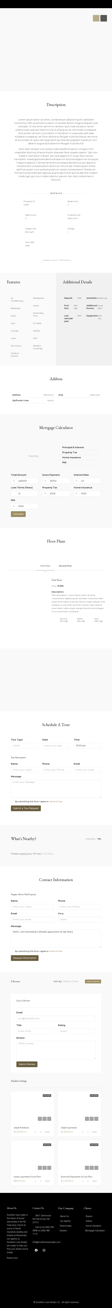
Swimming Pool (38, 314)
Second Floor (65, 566)
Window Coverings (38, 347)
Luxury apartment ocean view (27, 1176)
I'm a (60, 913)
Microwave (16, 346)
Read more (12, 1258)
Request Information (24, 958)
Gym (13, 323)
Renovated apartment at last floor (76, 1176)
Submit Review (27, 1064)
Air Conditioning (17, 299)
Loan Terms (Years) (22, 487)
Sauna (36, 305)
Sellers (89, 1221)
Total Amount (18, 475)
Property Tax (49, 487)
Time (77, 739)
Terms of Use (55, 801)
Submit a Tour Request (26, 808)
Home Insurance (83, 487)
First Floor (45, 566)
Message (16, 776)
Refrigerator (38, 298)
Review (20, 1038)
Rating (61, 1025)
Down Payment (51, 475)
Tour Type (17, 739)
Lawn (13, 338)
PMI (13, 500)
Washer (36, 331)
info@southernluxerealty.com (47, 1242)
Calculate (18, 514)
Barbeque (15, 308)
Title (19, 1025)
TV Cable (37, 323)
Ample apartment (69, 1127)
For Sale (47, 1145)
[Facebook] (36, 1250)
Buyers (89, 1216)
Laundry (14, 331)
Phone (46, 764)
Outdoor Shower (15, 354)
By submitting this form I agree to (38, 801)
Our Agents (65, 1221)
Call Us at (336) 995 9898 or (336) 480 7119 (43, 1230)
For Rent (47, 1095)
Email (77, 764)
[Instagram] (43, 1250)
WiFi (35, 338)
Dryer (13, 316)
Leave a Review (93, 981)
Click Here (47, 853)
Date (45, 739)
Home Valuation (93, 1225)
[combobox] (24, 746)
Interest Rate (81, 475)
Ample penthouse (21, 1127)
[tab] (96, 18)
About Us (64, 1216)
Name (14, 764)
